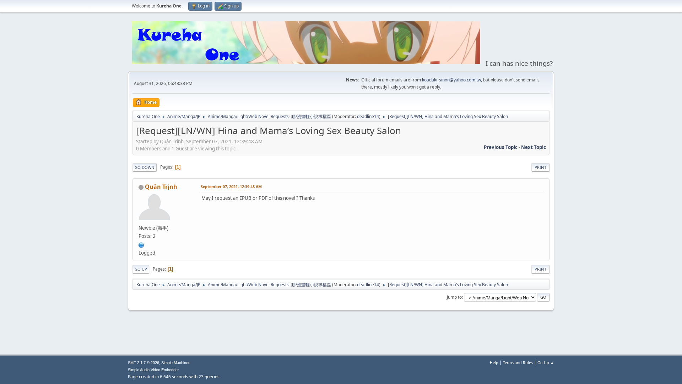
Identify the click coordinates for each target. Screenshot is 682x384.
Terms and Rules (518, 362)
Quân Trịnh (161, 187)
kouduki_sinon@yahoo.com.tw (451, 80)
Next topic (533, 147)
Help (494, 362)
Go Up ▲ (545, 362)
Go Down (145, 167)
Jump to (454, 297)
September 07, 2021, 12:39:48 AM (231, 186)
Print (540, 167)
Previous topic (501, 147)
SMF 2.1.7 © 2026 (143, 363)
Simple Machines (175, 363)
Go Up (141, 269)
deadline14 (368, 116)
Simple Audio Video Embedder (153, 370)
